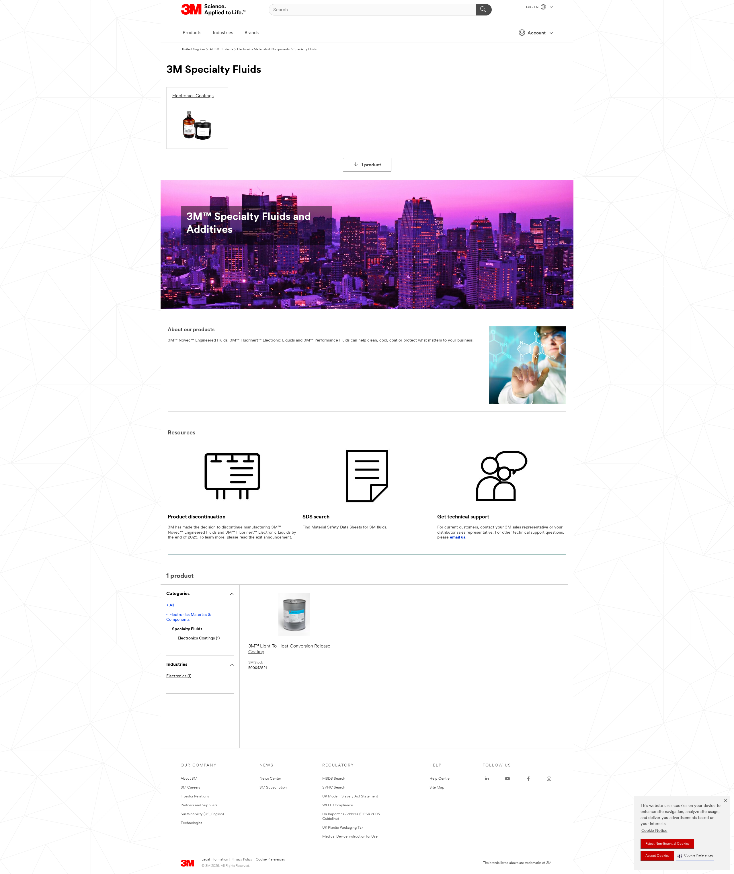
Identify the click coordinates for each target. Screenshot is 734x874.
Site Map (437, 787)
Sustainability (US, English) (202, 814)
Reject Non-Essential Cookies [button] (667, 844)
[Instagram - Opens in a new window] (549, 778)
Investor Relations (195, 796)
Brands (252, 33)
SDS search (315, 517)
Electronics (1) (178, 676)
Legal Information (215, 859)
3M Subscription (273, 787)
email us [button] (457, 537)
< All (170, 605)
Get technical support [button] (463, 517)
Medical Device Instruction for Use (350, 836)
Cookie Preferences (270, 859)
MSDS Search (333, 779)
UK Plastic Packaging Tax (342, 828)
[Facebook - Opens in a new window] (528, 778)
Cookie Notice (654, 831)
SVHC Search (333, 787)
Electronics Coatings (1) (199, 638)
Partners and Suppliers (199, 805)
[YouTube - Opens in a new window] (507, 778)
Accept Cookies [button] (657, 856)
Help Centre (440, 779)
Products (192, 33)
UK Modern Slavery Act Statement (350, 796)
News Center (270, 779)
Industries (223, 33)
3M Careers (190, 787)
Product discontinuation (196, 517)
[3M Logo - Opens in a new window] (213, 9)
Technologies (191, 823)
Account (536, 33)
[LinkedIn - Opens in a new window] (487, 778)
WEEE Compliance (337, 805)
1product (371, 165)
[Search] (484, 9)
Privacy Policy (241, 859)
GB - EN (532, 7)
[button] (695, 856)
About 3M (189, 779)
